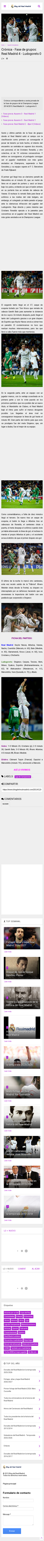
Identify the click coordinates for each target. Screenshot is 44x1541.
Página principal (9, 1484)
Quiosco (21, 1332)
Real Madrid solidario (12, 1336)
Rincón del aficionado (12, 1344)
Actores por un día (11, 1313)
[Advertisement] (19, 78)
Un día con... (32, 1352)
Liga (27, 1320)
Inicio (2, 45)
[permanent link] (7, 59)
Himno (6, 1320)
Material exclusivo (28, 1324)
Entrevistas (28, 1316)
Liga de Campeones (12, 45)
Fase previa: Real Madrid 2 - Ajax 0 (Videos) (22, 124)
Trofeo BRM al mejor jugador (15, 1352)
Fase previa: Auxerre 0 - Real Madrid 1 (19, 120)
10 (7, 1206)
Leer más (7, 952)
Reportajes (28, 1340)
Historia (14, 1320)
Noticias (7, 1328)
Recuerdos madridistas (13, 1340)
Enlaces (19, 1316)
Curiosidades (9, 1316)
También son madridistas (21, 1348)
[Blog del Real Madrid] (21, 7)
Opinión (15, 1328)
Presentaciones (10, 1332)
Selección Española (30, 1344)
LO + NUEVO (10, 1231)
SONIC (6, 1348)
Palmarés (24, 1328)
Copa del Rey (25, 1313)
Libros (21, 1320)
